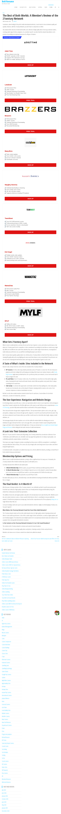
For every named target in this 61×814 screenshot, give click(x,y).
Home (15, 7)
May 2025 (4, 805)
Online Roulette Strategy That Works (10, 571)
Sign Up (30, 65)
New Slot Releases (6, 722)
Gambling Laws (5, 665)
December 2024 (5, 811)
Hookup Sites (23, 7)
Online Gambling (6, 592)
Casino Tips (4, 650)
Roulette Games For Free (8, 607)
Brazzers (8, 116)
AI (58, 7)
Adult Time (9, 51)
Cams (45, 7)
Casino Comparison (6, 641)
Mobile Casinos (5, 713)
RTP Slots (4, 740)
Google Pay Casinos (6, 674)
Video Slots (4, 767)
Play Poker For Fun (6, 586)
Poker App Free (5, 580)
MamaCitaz (9, 285)
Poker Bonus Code (6, 574)
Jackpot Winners (5, 698)
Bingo (3, 630)
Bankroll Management (7, 627)
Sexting (40, 7)
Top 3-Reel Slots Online (7, 595)
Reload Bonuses (6, 737)
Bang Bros (8, 151)
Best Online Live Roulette (8, 556)
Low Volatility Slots (6, 710)
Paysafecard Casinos (7, 725)
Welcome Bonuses (6, 782)
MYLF (7, 321)
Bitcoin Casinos (5, 633)
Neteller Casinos (6, 716)
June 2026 (4, 793)
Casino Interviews (6, 644)
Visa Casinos (5, 773)
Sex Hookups (5, 752)
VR (55, 7)
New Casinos (5, 719)
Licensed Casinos (6, 704)
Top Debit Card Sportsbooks (8, 598)
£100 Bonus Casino (6, 577)
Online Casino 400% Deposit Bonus (10, 562)
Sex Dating (4, 749)
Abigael (15, 21)
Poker (3, 728)
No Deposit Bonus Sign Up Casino (9, 568)
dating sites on (54, 499)
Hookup (3, 686)
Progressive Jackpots (7, 734)
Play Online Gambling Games (8, 601)
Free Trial (30, 100)
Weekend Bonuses (6, 779)
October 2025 (5, 799)
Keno (3, 701)
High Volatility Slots (6, 683)
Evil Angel (8, 252)
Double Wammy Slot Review (8, 553)
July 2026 (4, 790)
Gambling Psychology (7, 668)
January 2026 (5, 796)
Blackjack (4, 635)
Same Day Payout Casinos (8, 743)
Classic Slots (5, 653)
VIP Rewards (5, 770)
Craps (3, 656)
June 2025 (4, 802)
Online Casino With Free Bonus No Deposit (12, 604)
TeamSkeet (9, 218)
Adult (3, 618)
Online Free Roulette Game (8, 583)
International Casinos (7, 695)
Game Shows (5, 671)
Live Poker (4, 707)
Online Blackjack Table (7, 559)
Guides (3, 677)
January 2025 (5, 808)
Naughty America (11, 185)
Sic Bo (3, 758)
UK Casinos (4, 764)
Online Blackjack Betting (7, 589)
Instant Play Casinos (6, 692)
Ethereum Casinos (6, 659)
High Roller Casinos (6, 680)
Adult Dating (32, 7)
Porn (51, 7)
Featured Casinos (6, 662)
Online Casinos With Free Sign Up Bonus (11, 565)
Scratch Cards (5, 746)
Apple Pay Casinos (6, 624)
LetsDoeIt (8, 85)
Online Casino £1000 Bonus (8, 610)
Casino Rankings (5, 647)
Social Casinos (5, 761)
